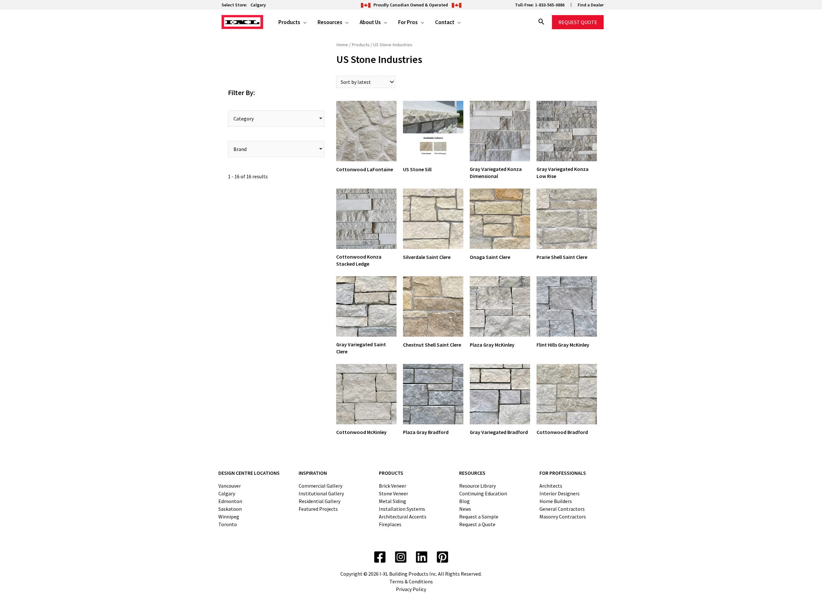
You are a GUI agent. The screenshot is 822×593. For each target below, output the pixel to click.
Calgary (258, 5)
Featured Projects (318, 509)
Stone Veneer (393, 493)
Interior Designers (559, 493)
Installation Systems (402, 509)
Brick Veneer (392, 485)
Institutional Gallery (321, 493)
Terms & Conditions (411, 581)
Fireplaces (390, 524)
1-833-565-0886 (549, 5)
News (465, 509)
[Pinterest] (442, 557)
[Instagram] (400, 557)
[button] (303, 22)
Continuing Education (483, 493)
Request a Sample (478, 516)
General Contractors (562, 509)
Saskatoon (230, 509)
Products (361, 45)
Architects (550, 485)
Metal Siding (392, 501)
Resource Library (477, 485)
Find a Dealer (591, 5)
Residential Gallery (319, 501)
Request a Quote (477, 524)
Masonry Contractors (562, 516)
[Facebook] (379, 557)
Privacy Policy (411, 589)
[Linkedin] (421, 557)
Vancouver (229, 485)
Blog (464, 501)
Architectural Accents (402, 516)
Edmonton (230, 501)
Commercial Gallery (320, 485)
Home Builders (555, 501)
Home (342, 45)
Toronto (227, 524)
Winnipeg (228, 516)
